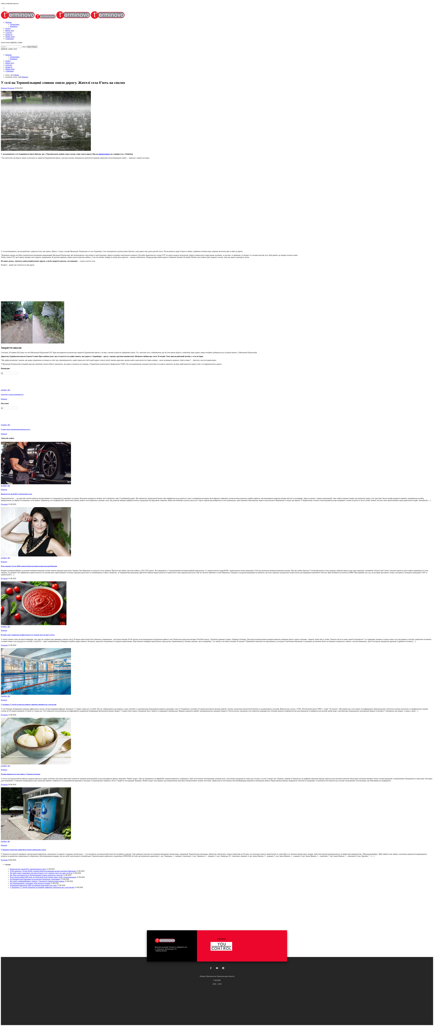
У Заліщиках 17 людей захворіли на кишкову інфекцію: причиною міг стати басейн (28, 704)
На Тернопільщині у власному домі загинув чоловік (30, 883)
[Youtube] (217, 968)
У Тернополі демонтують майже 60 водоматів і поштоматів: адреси (23, 850)
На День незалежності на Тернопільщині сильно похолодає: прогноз (36, 875)
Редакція (11, 88)
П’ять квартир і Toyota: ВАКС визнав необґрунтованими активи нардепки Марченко (29, 566)
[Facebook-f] (211, 968)
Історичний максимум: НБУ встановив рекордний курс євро (33, 885)
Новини (4, 88)
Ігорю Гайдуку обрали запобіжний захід (12, 394)
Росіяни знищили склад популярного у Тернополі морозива (20, 774)
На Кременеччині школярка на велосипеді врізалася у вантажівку (35, 879)
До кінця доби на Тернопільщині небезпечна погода (15, 429)
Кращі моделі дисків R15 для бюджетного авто (16, 494)
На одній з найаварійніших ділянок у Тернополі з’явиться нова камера (37, 881)
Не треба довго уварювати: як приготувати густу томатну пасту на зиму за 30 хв (28, 635)
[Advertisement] (69, 233)
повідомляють (104, 154)
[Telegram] (223, 968)
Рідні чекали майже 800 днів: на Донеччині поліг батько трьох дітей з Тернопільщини (43, 877)
